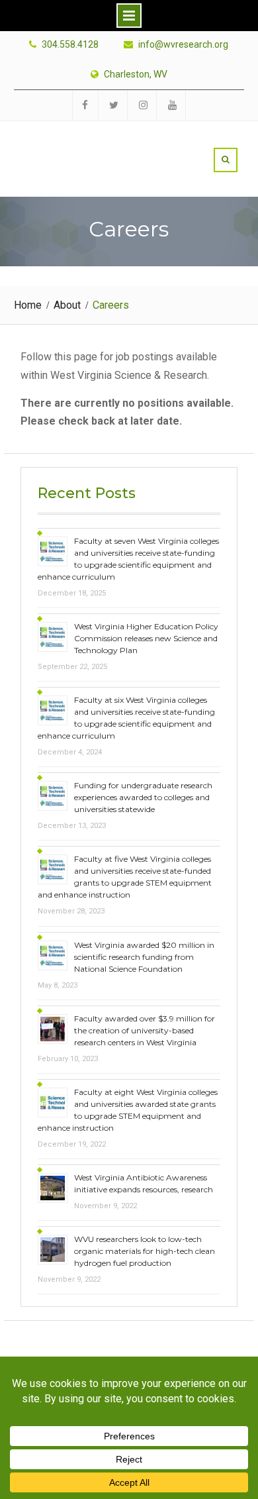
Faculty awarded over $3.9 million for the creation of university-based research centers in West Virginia (144, 1030)
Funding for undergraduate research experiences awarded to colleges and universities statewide (143, 797)
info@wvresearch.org (183, 44)
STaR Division (97, 144)
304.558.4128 (70, 44)
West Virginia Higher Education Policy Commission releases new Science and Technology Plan (146, 638)
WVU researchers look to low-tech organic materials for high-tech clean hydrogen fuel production (144, 1251)
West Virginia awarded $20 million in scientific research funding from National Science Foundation (144, 957)
